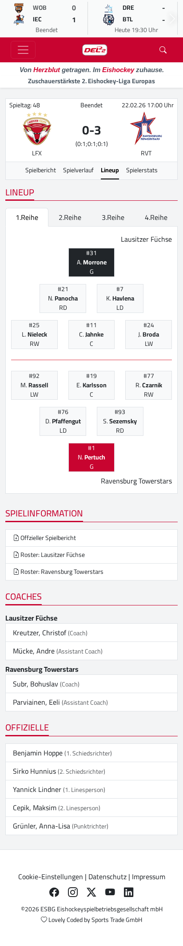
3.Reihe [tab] (113, 217)
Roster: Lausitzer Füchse (52, 554)
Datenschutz (107, 876)
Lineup (110, 170)
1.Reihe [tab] (27, 217)
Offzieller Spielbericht (47, 538)
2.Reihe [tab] (70, 217)
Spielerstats (142, 170)
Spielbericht (40, 170)
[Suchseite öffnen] (163, 49)
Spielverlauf (78, 170)
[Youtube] (110, 892)
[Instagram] (72, 892)
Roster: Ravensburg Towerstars (61, 571)
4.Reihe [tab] (156, 217)
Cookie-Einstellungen (50, 876)
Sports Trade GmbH (117, 920)
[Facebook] (54, 892)
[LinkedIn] (128, 892)
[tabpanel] (91, 360)
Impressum (148, 876)
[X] (91, 892)
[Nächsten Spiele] (172, 18)
